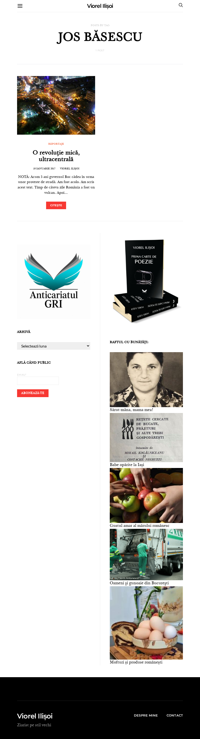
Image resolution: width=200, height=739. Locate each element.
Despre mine (146, 715)
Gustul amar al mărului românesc (140, 526)
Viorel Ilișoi (100, 6)
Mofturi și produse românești (136, 662)
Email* (21, 374)
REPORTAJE (56, 144)
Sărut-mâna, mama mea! (131, 410)
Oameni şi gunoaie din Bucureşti (139, 583)
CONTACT (175, 715)
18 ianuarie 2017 (44, 169)
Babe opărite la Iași (127, 465)
